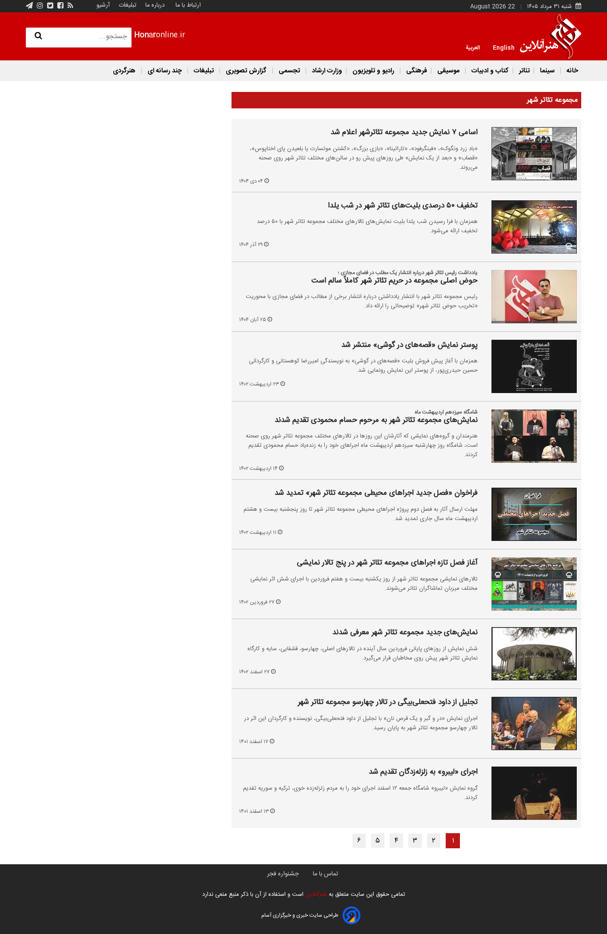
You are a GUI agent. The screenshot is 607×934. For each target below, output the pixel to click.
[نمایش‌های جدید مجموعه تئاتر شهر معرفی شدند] (529, 653)
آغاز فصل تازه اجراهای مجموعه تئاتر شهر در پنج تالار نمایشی (387, 563)
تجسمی (289, 70)
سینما (547, 70)
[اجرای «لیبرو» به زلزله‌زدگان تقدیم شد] (529, 793)
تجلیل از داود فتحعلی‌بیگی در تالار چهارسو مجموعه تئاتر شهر (388, 702)
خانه (571, 70)
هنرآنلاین (315, 894)
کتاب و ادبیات (489, 70)
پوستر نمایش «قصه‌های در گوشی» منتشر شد (409, 345)
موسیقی (448, 70)
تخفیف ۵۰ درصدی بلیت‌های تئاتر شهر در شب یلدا (403, 206)
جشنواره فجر (283, 874)
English (504, 47)
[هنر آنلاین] (550, 36)
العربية (473, 47)
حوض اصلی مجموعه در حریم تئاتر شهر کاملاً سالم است (394, 281)
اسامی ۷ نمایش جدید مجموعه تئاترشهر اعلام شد (404, 133)
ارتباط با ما (188, 5)
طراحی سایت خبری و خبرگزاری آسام (299, 915)
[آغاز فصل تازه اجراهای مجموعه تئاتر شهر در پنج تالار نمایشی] (529, 584)
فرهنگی (415, 70)
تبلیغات (126, 5)
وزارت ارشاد (326, 70)
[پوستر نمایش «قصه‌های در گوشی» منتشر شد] (529, 366)
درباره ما (155, 5)
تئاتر (523, 70)
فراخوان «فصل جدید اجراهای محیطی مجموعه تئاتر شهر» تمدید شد (376, 493)
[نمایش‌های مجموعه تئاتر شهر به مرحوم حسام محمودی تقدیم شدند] (529, 436)
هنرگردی (124, 70)
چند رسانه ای (165, 70)
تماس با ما (325, 874)
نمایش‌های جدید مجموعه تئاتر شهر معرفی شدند (405, 633)
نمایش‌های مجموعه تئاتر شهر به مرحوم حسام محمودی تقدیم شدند (376, 420)
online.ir (159, 35)
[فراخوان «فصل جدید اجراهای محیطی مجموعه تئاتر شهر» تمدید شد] (529, 514)
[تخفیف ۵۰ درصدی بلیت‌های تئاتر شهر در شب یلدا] (529, 227)
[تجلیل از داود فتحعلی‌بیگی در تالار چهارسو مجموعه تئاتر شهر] (529, 723)
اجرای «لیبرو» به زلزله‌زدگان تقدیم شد (423, 772)
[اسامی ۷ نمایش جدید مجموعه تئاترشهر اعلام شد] (529, 153)
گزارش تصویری (246, 70)
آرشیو (103, 5)
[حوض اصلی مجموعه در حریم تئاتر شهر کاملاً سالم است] (529, 296)
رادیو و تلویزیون (373, 70)
